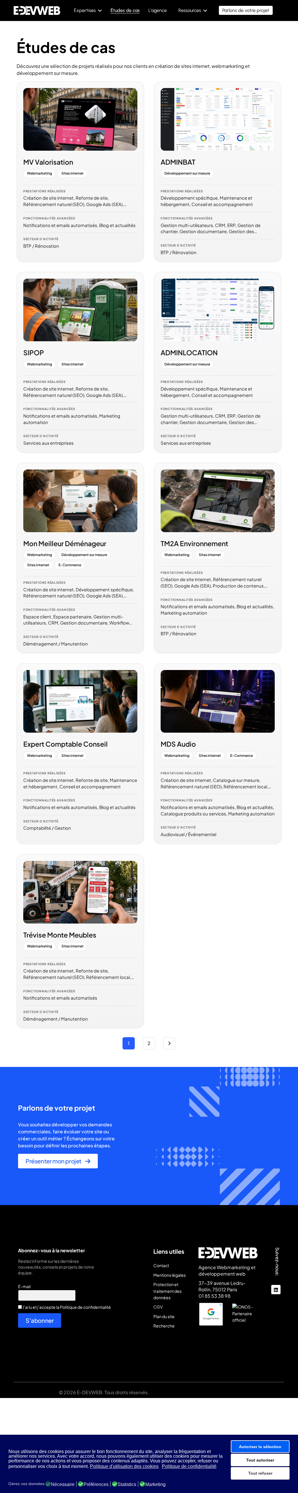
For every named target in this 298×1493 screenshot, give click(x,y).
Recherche (164, 1325)
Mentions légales (169, 1275)
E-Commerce (69, 565)
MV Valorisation (48, 162)
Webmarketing (39, 173)
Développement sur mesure (187, 173)
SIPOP (33, 352)
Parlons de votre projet (245, 10)
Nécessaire (62, 1484)
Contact (161, 1265)
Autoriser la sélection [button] (260, 1446)
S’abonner (40, 1320)
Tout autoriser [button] (260, 1460)
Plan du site (164, 1316)
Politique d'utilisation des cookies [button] (124, 1466)
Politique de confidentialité (85, 1307)
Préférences (96, 1484)
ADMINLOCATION (189, 352)
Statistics (127, 1484)
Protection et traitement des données (167, 1291)
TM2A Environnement (194, 543)
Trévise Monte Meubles (59, 935)
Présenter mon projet (54, 1161)
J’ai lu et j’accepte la (66, 1307)
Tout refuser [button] (260, 1473)
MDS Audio (178, 744)
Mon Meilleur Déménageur (64, 543)
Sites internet (72, 173)
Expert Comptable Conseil (65, 744)
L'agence (157, 10)
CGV (158, 1306)
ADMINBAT (178, 162)
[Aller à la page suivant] (169, 1043)
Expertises (85, 10)
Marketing (155, 1484)
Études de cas (125, 10)
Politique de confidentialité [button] (189, 1466)
